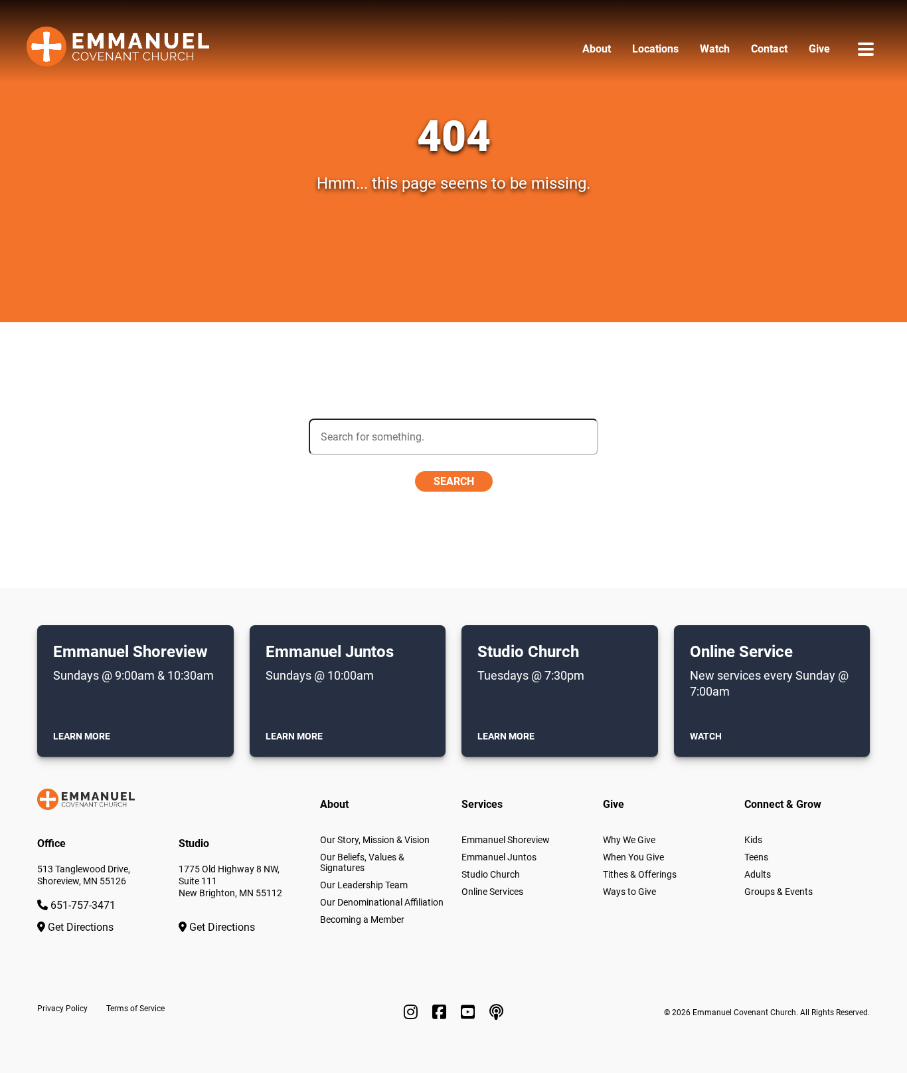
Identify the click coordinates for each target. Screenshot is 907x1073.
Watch (715, 49)
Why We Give (629, 839)
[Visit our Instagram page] (413, 1012)
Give (819, 49)
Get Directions (79, 927)
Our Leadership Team (364, 885)
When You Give (633, 857)
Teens (756, 857)
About (596, 49)
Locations (655, 49)
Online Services (492, 891)
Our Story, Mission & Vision (375, 839)
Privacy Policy (62, 1008)
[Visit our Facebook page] (441, 1012)
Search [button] (454, 481)
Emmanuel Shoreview (505, 839)
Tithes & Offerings (640, 874)
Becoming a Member (362, 919)
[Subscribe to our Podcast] (496, 1012)
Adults (757, 874)
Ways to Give (629, 891)
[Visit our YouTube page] (470, 1012)
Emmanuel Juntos (498, 857)
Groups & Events (778, 891)
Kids (753, 839)
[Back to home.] (118, 49)
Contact (769, 49)
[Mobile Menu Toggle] (865, 48)
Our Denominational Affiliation (382, 902)
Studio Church (490, 874)
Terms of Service (135, 1008)
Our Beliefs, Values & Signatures (362, 862)
